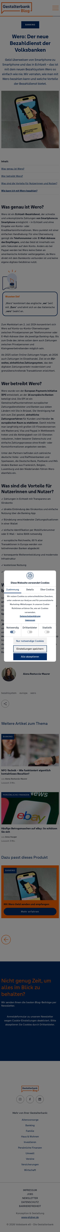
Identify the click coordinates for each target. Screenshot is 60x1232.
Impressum (30, 620)
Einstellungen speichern (30, 648)
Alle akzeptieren (30, 656)
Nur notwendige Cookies (30, 640)
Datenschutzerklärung (30, 616)
